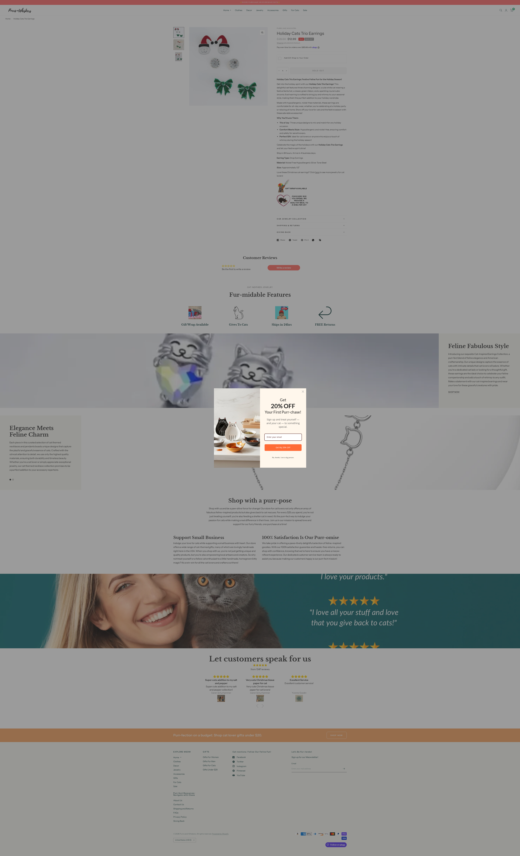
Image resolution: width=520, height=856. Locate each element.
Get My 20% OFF (283, 447)
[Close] (303, 391)
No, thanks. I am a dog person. (283, 457)
